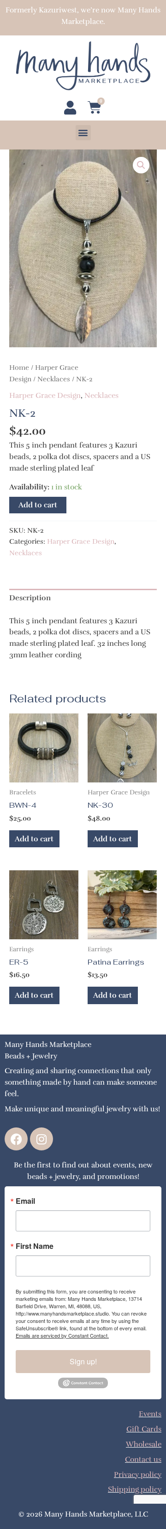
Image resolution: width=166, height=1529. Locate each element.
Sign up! (83, 1361)
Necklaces (53, 379)
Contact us (143, 1459)
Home (19, 367)
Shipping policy (134, 1489)
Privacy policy (137, 1474)
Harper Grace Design (45, 395)
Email (25, 1201)
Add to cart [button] (34, 839)
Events (150, 1414)
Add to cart (37, 505)
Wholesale (143, 1444)
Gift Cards (143, 1429)
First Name (34, 1246)
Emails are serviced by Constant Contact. (62, 1335)
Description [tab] (30, 598)
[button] (83, 132)
